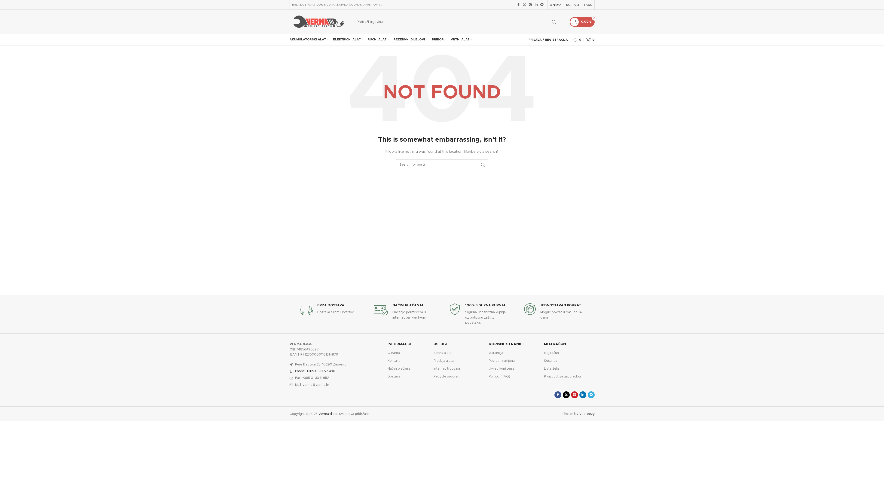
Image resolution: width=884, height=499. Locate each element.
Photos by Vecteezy (579, 414)
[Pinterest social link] (530, 5)
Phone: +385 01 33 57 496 (315, 371)
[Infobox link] (329, 310)
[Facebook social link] (518, 5)
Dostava (394, 376)
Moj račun (551, 353)
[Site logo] (318, 21)
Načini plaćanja (399, 368)
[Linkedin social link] (536, 5)
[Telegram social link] (542, 5)
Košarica (550, 360)
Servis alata (443, 353)
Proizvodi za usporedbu (562, 376)
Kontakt (394, 360)
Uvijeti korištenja (501, 368)
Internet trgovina (447, 368)
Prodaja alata (444, 360)
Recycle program (447, 376)
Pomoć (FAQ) (499, 376)
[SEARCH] (554, 22)
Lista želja (552, 368)
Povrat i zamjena (502, 360)
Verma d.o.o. (328, 414)
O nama (394, 353)
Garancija (496, 353)
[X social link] (524, 5)
